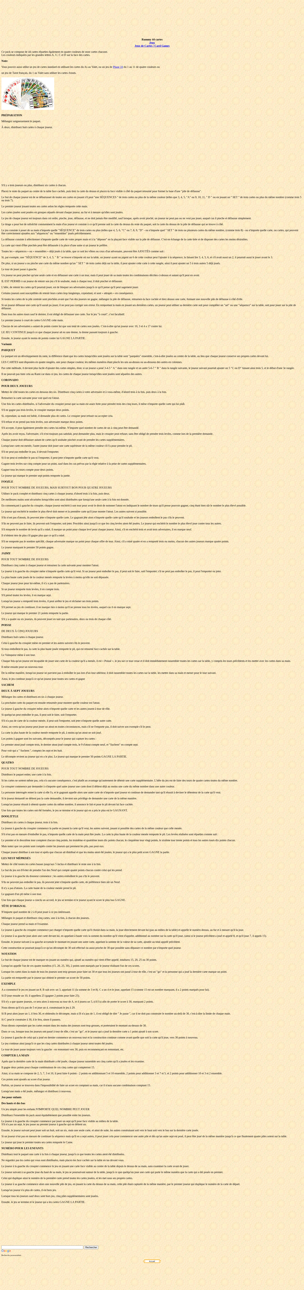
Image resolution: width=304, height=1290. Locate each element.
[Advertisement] (152, 156)
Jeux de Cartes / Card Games (152, 45)
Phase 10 (118, 66)
